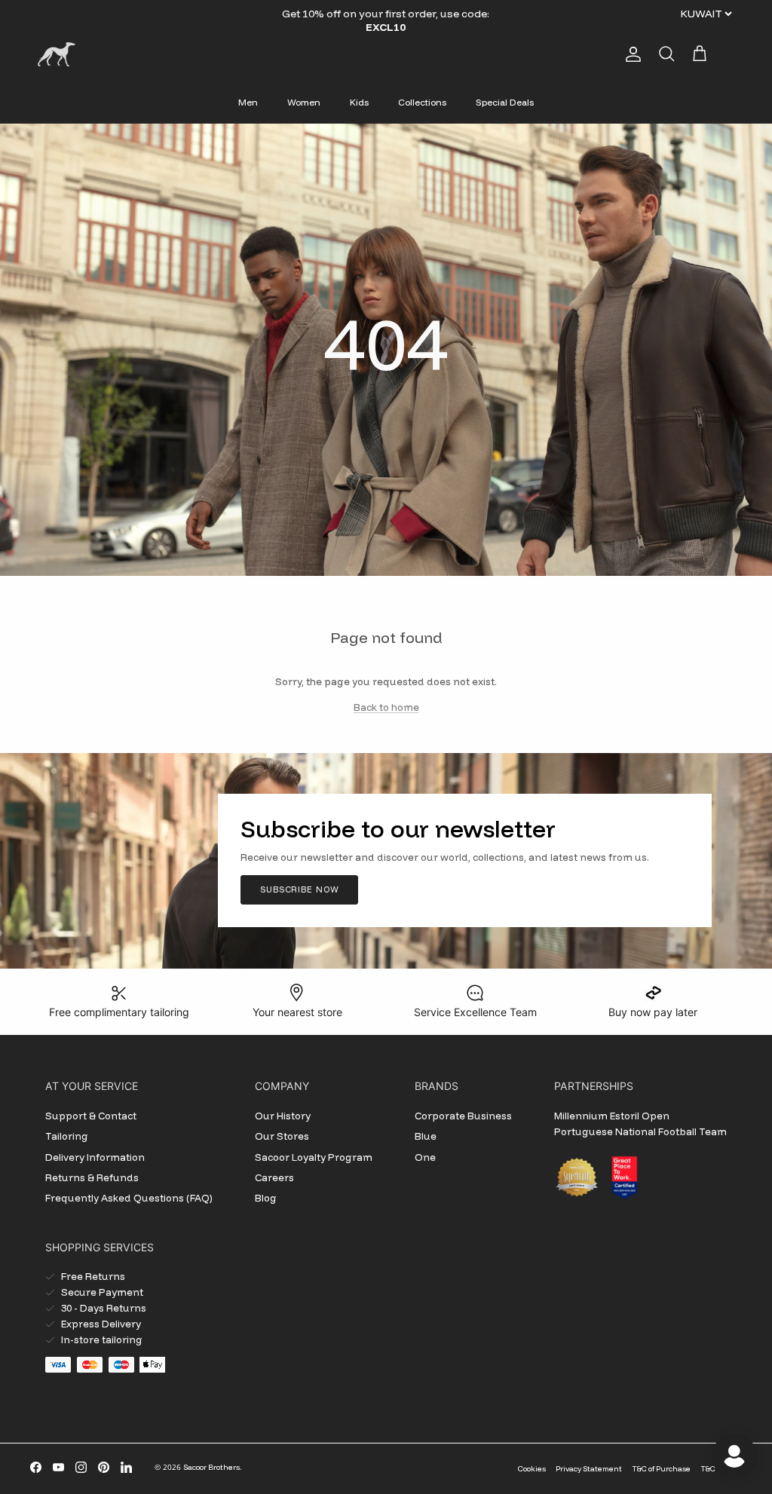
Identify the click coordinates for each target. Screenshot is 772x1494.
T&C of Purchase (661, 1469)
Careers (274, 1177)
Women (303, 102)
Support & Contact (90, 1116)
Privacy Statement (589, 1469)
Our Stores (282, 1136)
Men (248, 102)
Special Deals (505, 102)
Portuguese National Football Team (640, 1131)
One (425, 1157)
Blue (426, 1136)
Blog (266, 1198)
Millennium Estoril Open (611, 1116)
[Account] (630, 54)
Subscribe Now (299, 889)
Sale (346, 13)
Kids (359, 102)
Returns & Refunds (92, 1177)
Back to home (386, 707)
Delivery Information (95, 1157)
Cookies (532, 1469)
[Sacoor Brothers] (56, 54)
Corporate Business (463, 1116)
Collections (422, 102)
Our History (283, 1116)
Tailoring (66, 1136)
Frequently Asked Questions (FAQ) (129, 1198)
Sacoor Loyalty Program (313, 1157)
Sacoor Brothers (211, 1467)
